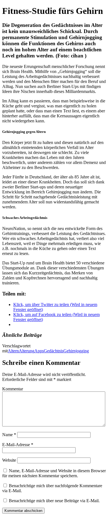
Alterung (26, 350)
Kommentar (12, 388)
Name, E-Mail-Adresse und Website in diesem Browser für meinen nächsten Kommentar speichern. (54, 473)
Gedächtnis (53, 350)
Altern (13, 350)
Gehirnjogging (76, 350)
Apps (39, 350)
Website (9, 460)
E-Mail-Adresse (17, 444)
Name (9, 434)
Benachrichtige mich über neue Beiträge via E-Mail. (54, 500)
